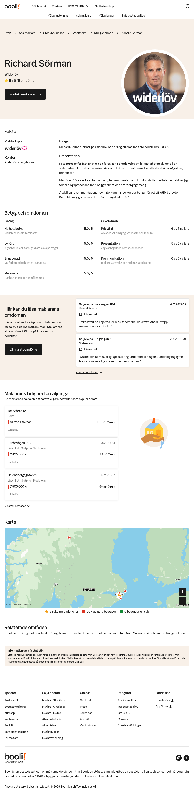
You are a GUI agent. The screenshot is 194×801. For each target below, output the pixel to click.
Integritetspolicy (128, 706)
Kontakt (84, 719)
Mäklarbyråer (106, 15)
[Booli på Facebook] (186, 758)
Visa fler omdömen (87, 372)
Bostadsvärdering (15, 706)
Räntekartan (12, 719)
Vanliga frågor (88, 725)
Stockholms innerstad (109, 633)
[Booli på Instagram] (179, 758)
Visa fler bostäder (15, 506)
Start (8, 33)
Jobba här (86, 713)
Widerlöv (11, 74)
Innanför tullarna (82, 633)
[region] (97, 568)
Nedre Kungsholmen (55, 633)
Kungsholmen (103, 33)
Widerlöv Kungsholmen (20, 162)
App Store (162, 706)
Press (83, 706)
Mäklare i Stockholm (54, 700)
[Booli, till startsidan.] (12, 6)
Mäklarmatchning (58, 15)
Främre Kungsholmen (170, 633)
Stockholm (79, 33)
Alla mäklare (49, 725)
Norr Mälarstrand (137, 633)
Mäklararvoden (50, 731)
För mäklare (11, 738)
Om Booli (85, 700)
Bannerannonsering (16, 731)
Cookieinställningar (129, 725)
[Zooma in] (182, 592)
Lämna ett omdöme (23, 349)
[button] (119, 595)
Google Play (163, 700)
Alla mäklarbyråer (52, 719)
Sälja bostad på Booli (134, 15)
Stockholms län (53, 33)
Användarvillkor (127, 700)
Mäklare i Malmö (51, 713)
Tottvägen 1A (17, 411)
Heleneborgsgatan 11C (23, 475)
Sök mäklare (83, 15)
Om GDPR (124, 713)
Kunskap (10, 713)
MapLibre (28, 604)
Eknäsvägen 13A (19, 443)
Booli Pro (10, 725)
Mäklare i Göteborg (53, 706)
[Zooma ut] (182, 601)
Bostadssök (12, 700)
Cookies (123, 719)
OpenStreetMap (15, 604)
